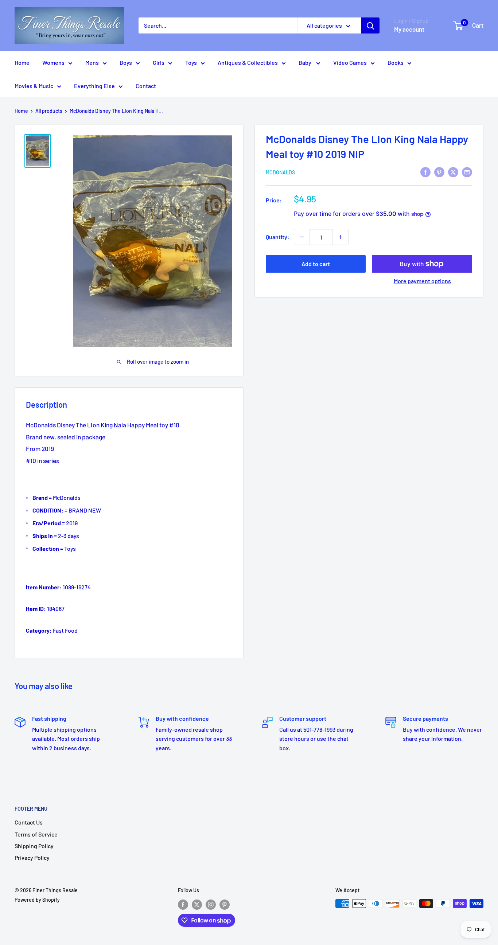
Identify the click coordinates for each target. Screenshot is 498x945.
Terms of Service (36, 834)
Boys (126, 62)
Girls (158, 62)
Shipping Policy (34, 845)
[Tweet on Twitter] (453, 171)
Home (22, 62)
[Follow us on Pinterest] (224, 904)
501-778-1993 (319, 729)
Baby (305, 62)
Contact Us (29, 822)
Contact (146, 85)
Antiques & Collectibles (248, 62)
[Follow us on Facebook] (183, 904)
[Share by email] (467, 171)
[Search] (370, 25)
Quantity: (277, 236)
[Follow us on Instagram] (211, 904)
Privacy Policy (32, 857)
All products (48, 111)
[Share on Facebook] (425, 171)
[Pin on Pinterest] (439, 171)
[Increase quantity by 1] (340, 237)
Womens (53, 62)
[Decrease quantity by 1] (302, 237)
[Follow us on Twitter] (197, 904)
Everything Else (94, 85)
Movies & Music (34, 85)
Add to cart (315, 263)
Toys (191, 62)
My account (409, 29)
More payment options (422, 280)
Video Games (350, 62)
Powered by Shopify (37, 900)
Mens (92, 62)
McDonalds (280, 172)
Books (396, 62)
